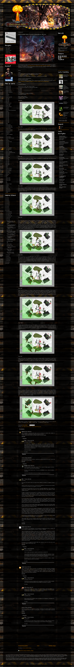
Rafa (25, 440)
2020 (7, 200)
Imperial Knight (8, 136)
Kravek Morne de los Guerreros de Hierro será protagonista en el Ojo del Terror (63, 143)
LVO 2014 (7, 144)
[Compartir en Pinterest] (34, 425)
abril (8, 256)
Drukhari (7, 111)
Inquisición (7, 140)
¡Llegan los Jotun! (62, 162)
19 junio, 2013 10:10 (31, 465)
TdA (6, 182)
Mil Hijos (7, 156)
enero (8, 260)
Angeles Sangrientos (9, 92)
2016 (7, 206)
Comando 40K (61, 171)
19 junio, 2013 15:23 (30, 577)
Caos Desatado (61, 157)
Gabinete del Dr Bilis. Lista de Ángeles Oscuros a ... (11, 221)
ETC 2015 (7, 118)
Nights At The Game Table (63, 165)
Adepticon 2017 (8, 88)
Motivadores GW (9, 230)
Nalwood (23, 431)
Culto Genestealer (9, 106)
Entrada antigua (52, 645)
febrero (8, 258)
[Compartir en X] (32, 425)
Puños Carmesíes (9, 169)
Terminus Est (61, 154)
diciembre (8, 211)
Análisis (7, 93)
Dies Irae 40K (61, 168)
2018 (7, 203)
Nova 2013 (7, 159)
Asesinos (7, 95)
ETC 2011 (7, 115)
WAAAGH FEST (61, 182)
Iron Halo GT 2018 (9, 141)
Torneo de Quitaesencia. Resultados (65, 102)
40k (22, 426)
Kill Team (7, 142)
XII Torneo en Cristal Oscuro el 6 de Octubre (66, 75)
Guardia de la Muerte (9, 129)
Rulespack (7, 174)
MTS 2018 (7, 150)
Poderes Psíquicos (9, 168)
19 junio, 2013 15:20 (30, 548)
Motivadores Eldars (10, 241)
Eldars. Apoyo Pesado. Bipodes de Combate (10, 252)
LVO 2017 (7, 145)
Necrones (7, 158)
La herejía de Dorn (9, 147)
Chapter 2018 (8, 105)
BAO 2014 (7, 98)
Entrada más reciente (23, 645)
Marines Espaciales (9, 151)
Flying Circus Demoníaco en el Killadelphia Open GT (11, 225)
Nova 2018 (7, 163)
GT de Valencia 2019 (9, 127)
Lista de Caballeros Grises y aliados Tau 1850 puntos (11, 239)
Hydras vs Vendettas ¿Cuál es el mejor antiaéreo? (11, 234)
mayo (8, 254)
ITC (6, 135)
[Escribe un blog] (31, 425)
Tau (6, 181)
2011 (7, 263)
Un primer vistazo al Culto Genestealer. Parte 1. (65, 97)
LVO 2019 (7, 146)
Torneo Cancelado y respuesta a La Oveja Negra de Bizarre (65, 87)
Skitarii (7, 175)
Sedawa (23, 526)
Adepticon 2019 (8, 89)
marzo (8, 257)
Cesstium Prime (62, 179)
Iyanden (8, 223)
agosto (8, 217)
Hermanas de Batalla (9, 130)
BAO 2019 (7, 101)
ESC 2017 (7, 112)
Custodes (7, 107)
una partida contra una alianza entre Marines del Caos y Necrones (39, 65)
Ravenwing (7, 171)
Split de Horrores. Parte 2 (63, 169)
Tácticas (7, 187)
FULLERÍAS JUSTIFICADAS (61, 147)
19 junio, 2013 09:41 (28, 457)
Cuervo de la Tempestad (63, 161)
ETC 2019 (7, 122)
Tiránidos (7, 185)
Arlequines (7, 94)
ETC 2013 (7, 116)
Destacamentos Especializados (11, 110)
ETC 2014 (7, 117)
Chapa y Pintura (8, 52)
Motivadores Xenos (10, 245)
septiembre (9, 215)
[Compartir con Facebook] (33, 425)
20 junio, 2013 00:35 (28, 607)
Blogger (42, 663)
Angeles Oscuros (26, 426)
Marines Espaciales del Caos (36, 426)
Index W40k (8, 49)
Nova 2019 (7, 164)
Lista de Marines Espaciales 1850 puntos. (66, 92)
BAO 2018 (7, 100)
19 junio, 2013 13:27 (28, 526)
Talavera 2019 (8, 180)
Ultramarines (8, 188)
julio (8, 218)
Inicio (38, 645)
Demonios (7, 109)
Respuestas (25, 438)
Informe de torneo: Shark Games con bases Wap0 (63, 120)
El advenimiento (61, 180)
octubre (8, 214)
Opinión (7, 165)
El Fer (25, 587)
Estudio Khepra (8, 124)
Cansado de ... (65, 80)
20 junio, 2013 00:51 (30, 617)
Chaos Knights (8, 104)
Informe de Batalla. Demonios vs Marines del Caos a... (11, 228)
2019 (7, 202)
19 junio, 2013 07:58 (30, 440)
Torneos (7, 186)
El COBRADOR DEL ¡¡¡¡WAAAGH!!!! (62, 176)
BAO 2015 (7, 99)
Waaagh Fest (8, 51)
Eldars (7, 123)
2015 (7, 207)
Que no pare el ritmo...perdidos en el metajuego (10, 250)
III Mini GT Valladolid (9, 134)
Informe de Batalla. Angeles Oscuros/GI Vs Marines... (11, 232)
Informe (30, 426)
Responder (23, 436)
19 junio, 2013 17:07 (30, 587)
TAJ (6, 176)
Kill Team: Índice (8, 50)
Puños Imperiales (8, 170)
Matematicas (8, 153)
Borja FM (61, 126)
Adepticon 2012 (8, 86)
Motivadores (8, 157)
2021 (7, 199)
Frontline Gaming (62, 136)
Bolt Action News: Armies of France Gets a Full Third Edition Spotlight (63, 138)
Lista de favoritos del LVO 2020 (66, 108)
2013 (7, 210)
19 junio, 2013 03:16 (28, 431)
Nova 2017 (7, 162)
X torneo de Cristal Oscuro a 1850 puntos (11, 247)
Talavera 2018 (8, 179)
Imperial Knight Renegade (10, 138)
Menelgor (26, 465)
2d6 (7, 242)
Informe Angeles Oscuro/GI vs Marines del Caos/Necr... (11, 237)
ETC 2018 (7, 121)
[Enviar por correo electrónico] (30, 425)
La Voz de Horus (62, 141)
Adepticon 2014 (8, 87)
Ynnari (7, 192)
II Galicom (7, 133)
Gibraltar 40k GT (8, 128)
